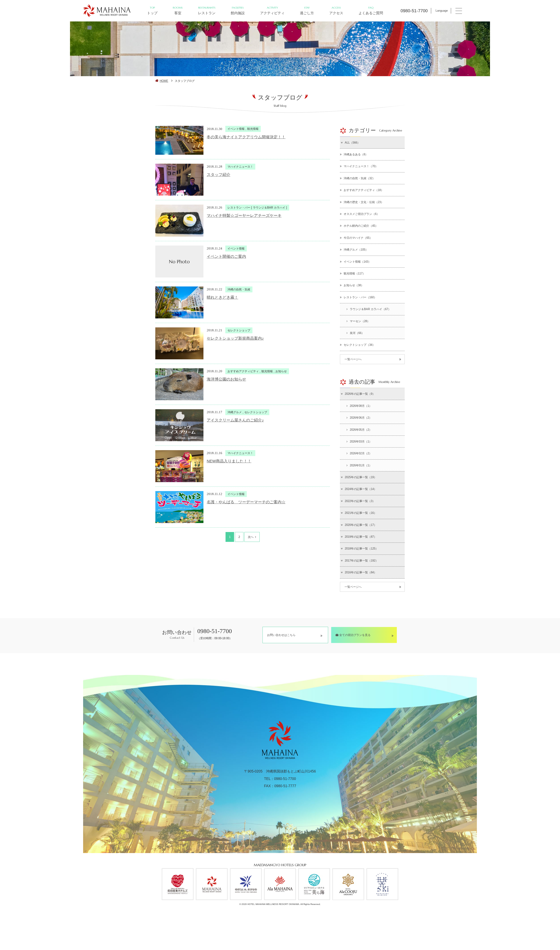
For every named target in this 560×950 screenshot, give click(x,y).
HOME (164, 81)
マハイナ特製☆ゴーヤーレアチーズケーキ (244, 215)
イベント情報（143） (357, 261)
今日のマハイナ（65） (358, 237)
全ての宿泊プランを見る (354, 635)
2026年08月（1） (361, 405)
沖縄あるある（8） (356, 154)
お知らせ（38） (354, 285)
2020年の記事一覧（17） (361, 525)
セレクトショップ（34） (359, 344)
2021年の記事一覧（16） (361, 513)
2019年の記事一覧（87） (361, 536)
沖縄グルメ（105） (356, 249)
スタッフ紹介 (218, 174)
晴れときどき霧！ (222, 297)
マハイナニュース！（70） (361, 166)
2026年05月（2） (361, 429)
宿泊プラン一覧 (505, 927)
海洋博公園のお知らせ (226, 379)
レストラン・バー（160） (360, 297)
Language (442, 10)
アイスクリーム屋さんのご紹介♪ (235, 420)
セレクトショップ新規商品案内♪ (235, 338)
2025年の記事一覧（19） (361, 477)
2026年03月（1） (361, 441)
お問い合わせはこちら (281, 635)
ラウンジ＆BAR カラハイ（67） (370, 309)
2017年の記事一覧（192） (361, 560)
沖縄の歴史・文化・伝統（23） (364, 202)
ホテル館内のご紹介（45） (361, 225)
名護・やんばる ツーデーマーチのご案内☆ (246, 502)
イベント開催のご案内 (226, 256)
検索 (476, 923)
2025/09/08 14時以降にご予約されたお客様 (467, 936)
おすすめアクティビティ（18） (364, 190)
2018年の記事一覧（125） (361, 548)
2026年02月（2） (361, 453)
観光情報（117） (354, 273)
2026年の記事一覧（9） (360, 393)
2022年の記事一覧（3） (360, 501)
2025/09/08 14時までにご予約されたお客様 (402, 936)
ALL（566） (352, 142)
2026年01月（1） (361, 465)
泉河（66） (357, 333)
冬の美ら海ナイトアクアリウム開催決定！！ (246, 137)
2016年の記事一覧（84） (361, 572)
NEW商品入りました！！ (229, 461)
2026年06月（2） (361, 417)
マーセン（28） (360, 321)
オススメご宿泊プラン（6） (361, 214)
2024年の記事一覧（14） (361, 489)
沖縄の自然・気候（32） (359, 178)
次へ (251, 537)
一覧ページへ (353, 359)
